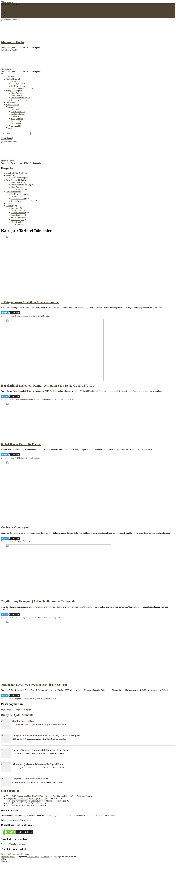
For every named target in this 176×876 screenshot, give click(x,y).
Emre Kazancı (17, 116)
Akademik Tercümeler (15, 173)
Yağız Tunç (16, 126)
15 (19, 709)
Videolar (9, 128)
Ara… (3, 133)
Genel (8, 175)
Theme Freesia (33, 857)
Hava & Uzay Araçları (20, 98)
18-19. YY (15, 81)
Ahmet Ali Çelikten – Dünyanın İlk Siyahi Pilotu (38, 764)
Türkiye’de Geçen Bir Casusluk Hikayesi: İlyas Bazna (40, 750)
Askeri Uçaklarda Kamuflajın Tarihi (20, 803)
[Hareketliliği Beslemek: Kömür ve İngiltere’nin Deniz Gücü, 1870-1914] (55, 380)
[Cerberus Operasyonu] (59, 522)
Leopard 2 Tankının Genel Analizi (30, 778)
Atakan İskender (18, 114)
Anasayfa (10, 77)
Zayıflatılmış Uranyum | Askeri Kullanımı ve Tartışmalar (39, 601)
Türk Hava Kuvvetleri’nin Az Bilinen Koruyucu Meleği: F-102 (32, 801)
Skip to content (7, 2)
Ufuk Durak (16, 123)
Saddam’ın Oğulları (23, 721)
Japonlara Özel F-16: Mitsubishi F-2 (21, 805)
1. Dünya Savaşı (18, 84)
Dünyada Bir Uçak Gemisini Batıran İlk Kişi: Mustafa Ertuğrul (46, 735)
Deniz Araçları (17, 95)
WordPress (45, 857)
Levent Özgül (17, 121)
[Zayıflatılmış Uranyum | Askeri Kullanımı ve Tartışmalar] (58, 596)
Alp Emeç (15, 109)
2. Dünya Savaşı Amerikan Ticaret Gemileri (30, 302)
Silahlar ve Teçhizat (19, 100)
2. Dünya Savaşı (18, 86)
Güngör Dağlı (17, 119)
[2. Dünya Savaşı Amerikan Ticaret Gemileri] (47, 297)
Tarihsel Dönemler (13, 79)
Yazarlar (9, 107)
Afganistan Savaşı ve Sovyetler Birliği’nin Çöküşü (34, 684)
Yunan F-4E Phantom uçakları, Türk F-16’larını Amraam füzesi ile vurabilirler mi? (39, 796)
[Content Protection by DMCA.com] (10, 314)
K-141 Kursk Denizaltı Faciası (21, 444)
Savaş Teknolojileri (14, 91)
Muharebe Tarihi (12, 42)
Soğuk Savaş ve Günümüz (22, 88)
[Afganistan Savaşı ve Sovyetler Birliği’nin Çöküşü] (59, 680)
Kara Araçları (16, 93)
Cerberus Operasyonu (15, 527)
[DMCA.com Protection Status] (17, 834)
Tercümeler (10, 102)
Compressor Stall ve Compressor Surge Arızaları (26, 798)
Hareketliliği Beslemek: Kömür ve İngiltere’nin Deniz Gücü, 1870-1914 (48, 385)
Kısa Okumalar (12, 105)
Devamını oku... (25, 316)
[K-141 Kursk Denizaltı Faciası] (41, 439)
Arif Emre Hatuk (18, 112)
